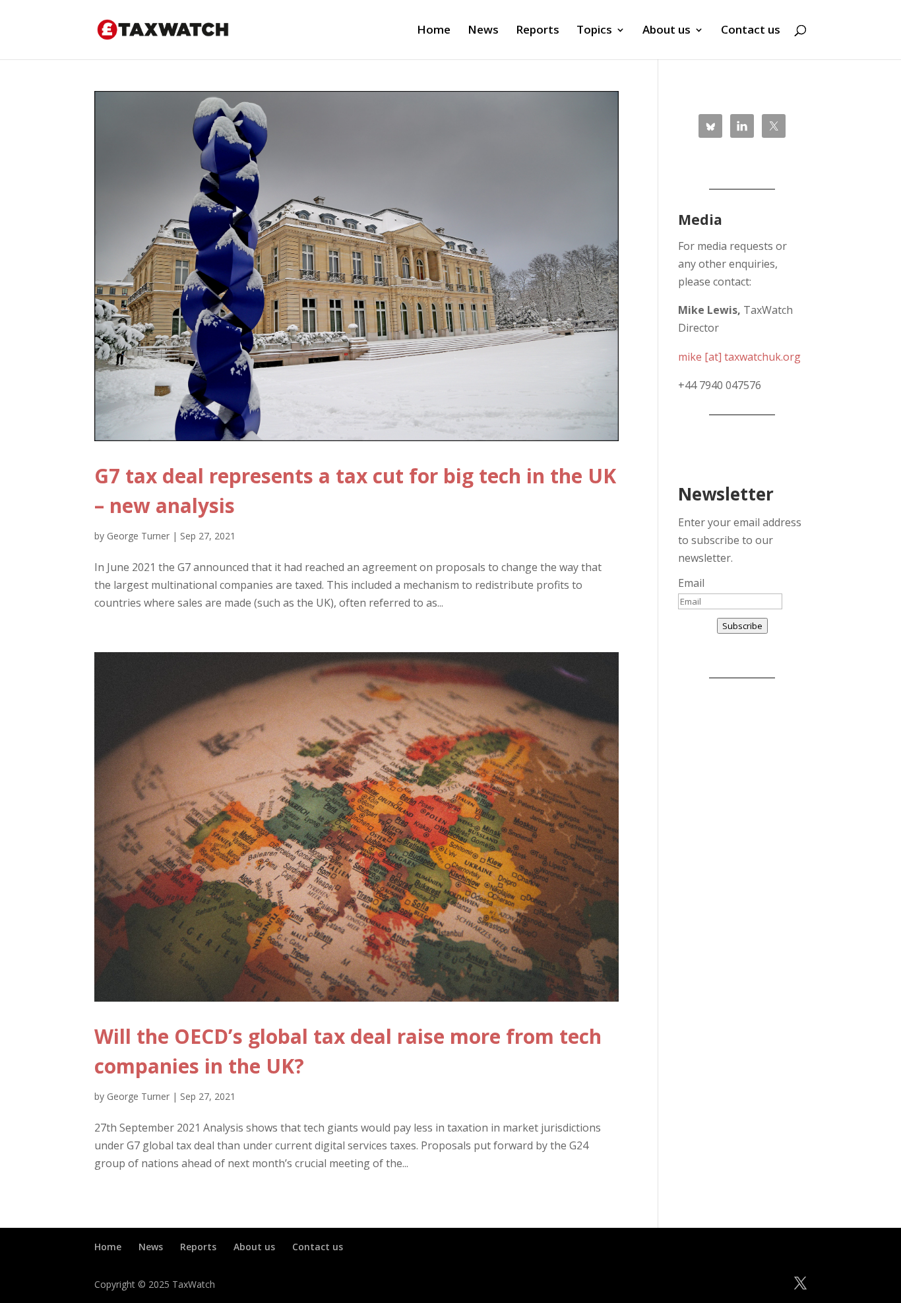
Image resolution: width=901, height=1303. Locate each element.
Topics (594, 31)
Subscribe (742, 626)
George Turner (138, 536)
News (483, 31)
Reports (537, 31)
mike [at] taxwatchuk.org (739, 356)
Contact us (750, 31)
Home (433, 31)
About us (666, 31)
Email (691, 583)
